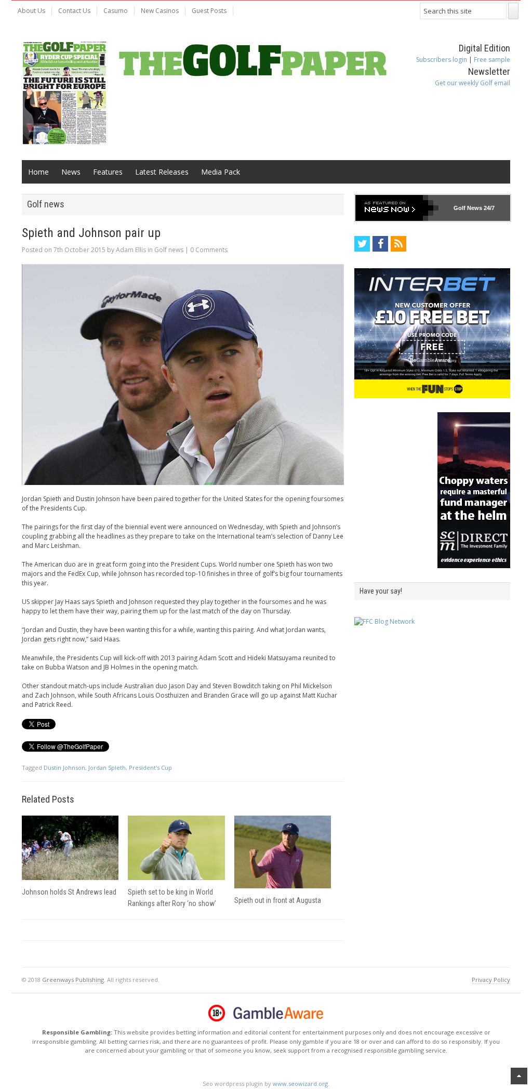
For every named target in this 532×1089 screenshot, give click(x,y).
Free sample (492, 59)
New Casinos (160, 10)
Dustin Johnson (64, 767)
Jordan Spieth (107, 767)
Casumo (115, 10)
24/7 (488, 208)
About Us (31, 10)
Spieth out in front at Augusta (277, 900)
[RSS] (398, 244)
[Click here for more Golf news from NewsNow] (396, 208)
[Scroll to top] (519, 1076)
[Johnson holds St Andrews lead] (70, 848)
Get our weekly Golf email (472, 82)
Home (38, 172)
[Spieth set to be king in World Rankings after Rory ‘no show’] (176, 848)
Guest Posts (209, 10)
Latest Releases (162, 172)
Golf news (168, 249)
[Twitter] (362, 244)
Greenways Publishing (73, 979)
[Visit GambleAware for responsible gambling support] (278, 1013)
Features (108, 172)
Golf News (468, 208)
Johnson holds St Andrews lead (69, 892)
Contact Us (74, 10)
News (71, 172)
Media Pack (220, 172)
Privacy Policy (491, 979)
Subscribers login (441, 59)
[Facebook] (380, 244)
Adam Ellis (131, 249)
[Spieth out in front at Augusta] (282, 852)
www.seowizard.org (300, 1083)
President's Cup (150, 767)
